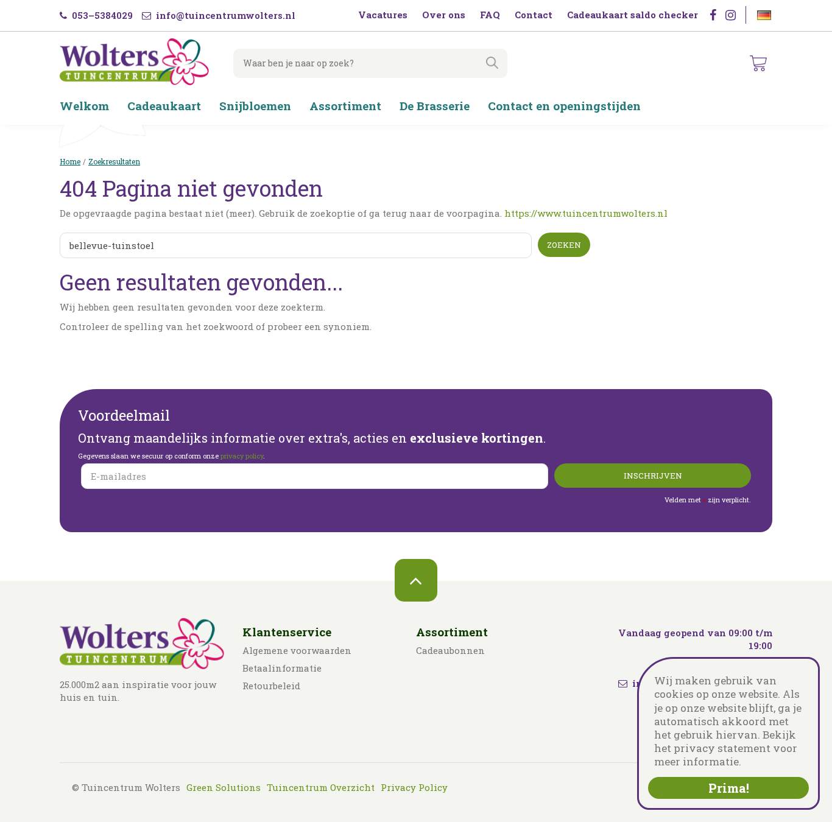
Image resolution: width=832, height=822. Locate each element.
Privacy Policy (414, 787)
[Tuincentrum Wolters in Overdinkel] (134, 61)
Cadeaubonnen (450, 650)
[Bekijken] (758, 63)
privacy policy (241, 455)
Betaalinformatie (282, 668)
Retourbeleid (271, 686)
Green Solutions (223, 787)
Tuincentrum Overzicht (321, 787)
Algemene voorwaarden (296, 650)
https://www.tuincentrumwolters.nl (586, 213)
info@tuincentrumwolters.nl (224, 15)
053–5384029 (101, 15)
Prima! (728, 788)
